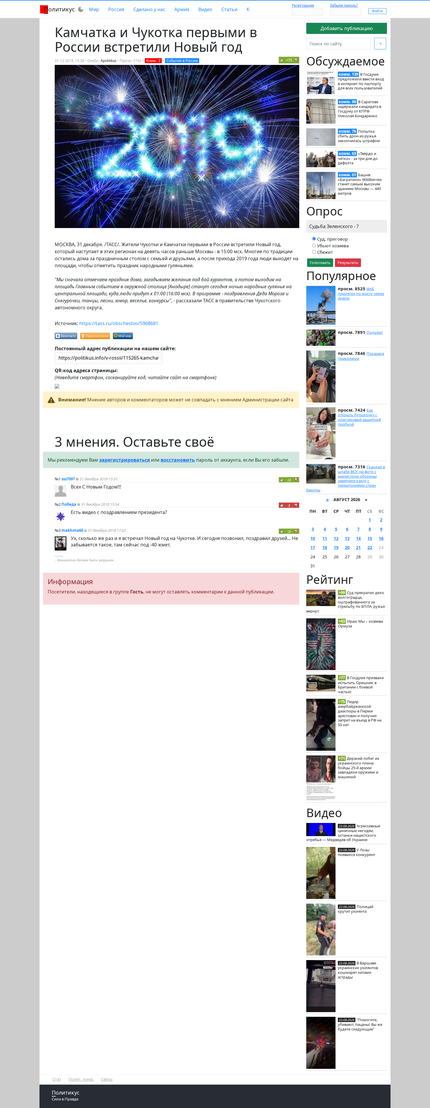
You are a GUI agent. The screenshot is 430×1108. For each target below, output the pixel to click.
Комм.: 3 (153, 60)
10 (312, 538)
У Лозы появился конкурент (356, 852)
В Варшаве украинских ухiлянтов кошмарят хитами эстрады (358, 969)
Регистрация (303, 5)
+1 (289, 531)
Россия (116, 9)
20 (347, 547)
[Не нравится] (296, 60)
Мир (94, 9)
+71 (289, 60)
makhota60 (72, 530)
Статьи (229, 9)
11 (324, 538)
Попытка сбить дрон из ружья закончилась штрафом (359, 136)
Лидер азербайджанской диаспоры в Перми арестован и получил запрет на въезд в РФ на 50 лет (359, 713)
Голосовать (320, 262)
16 (381, 538)
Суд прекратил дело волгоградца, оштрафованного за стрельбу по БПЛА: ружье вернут (345, 602)
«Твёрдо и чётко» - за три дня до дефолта (358, 158)
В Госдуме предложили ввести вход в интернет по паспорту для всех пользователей (361, 81)
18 (324, 547)
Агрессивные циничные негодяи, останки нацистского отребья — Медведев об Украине (343, 832)
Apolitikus (108, 60)
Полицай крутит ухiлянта (355, 909)
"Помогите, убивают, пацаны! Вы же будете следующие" (360, 1024)
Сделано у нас (149, 9)
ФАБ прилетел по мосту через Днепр (361, 293)
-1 (289, 505)
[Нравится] (282, 60)
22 (369, 547)
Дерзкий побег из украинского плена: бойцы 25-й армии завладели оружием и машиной (358, 767)
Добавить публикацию (347, 28)
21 (358, 547)
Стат (56, 1079)
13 (347, 538)
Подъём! (375, 332)
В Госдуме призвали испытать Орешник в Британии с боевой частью (361, 684)
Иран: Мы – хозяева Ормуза (360, 624)
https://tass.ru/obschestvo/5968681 (118, 323)
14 (358, 538)
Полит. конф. (81, 1079)
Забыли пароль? (344, 5)
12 (336, 538)
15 (369, 538)
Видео (205, 9)
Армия (181, 9)
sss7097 (68, 478)
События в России (182, 60)
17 (312, 547)
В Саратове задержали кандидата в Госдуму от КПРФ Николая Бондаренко (359, 108)
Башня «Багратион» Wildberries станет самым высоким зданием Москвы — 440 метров (360, 184)
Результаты (348, 262)
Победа (68, 504)
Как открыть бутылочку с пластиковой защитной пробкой (359, 417)
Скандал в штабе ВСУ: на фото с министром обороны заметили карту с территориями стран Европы (345, 478)
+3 (289, 479)
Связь (107, 1079)
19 (336, 547)
